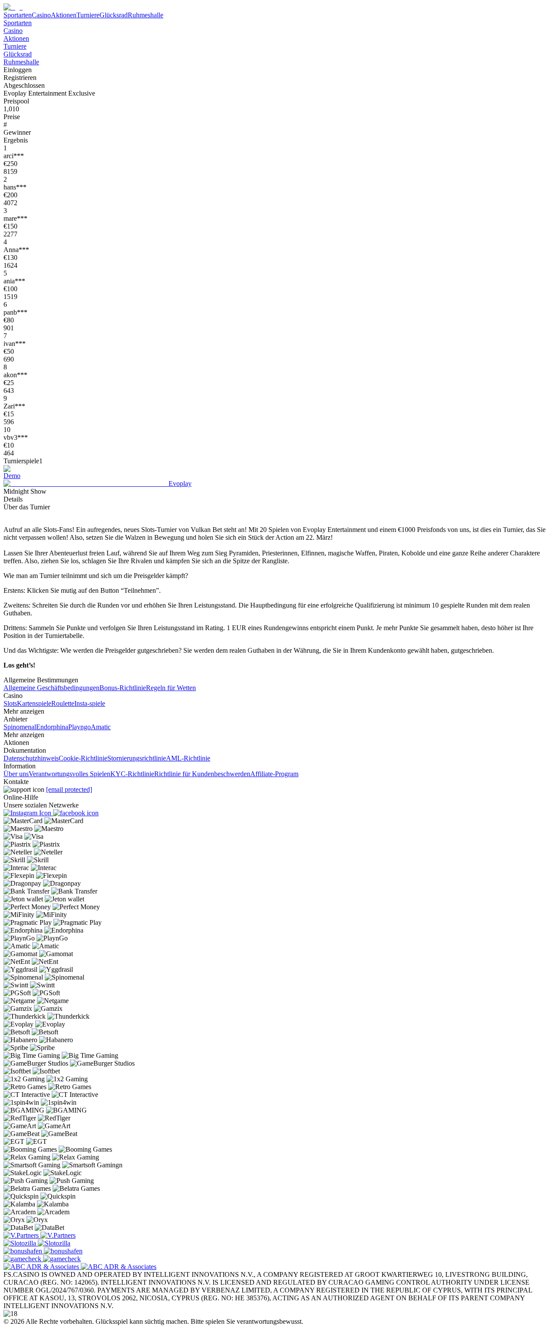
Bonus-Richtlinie (122, 687)
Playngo (79, 727)
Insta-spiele (89, 703)
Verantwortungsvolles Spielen (69, 773)
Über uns (16, 773)
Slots (10, 703)
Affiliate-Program (274, 773)
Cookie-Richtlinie (83, 758)
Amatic (101, 727)
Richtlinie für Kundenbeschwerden (202, 773)
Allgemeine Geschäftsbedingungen (51, 687)
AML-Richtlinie (188, 758)
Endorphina (52, 727)
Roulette (62, 703)
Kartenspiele (34, 703)
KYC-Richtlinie (132, 773)
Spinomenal (19, 727)
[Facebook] (76, 813)
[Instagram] (28, 813)
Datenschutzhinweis (31, 758)
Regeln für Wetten (171, 687)
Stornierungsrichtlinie (136, 758)
